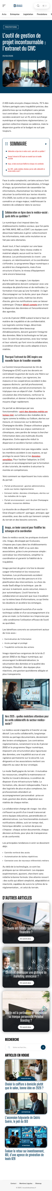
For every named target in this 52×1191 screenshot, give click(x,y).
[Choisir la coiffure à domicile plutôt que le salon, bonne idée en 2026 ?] (26, 1070)
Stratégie (26, 1145)
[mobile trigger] (5, 5)
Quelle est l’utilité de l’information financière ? (26, 930)
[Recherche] (38, 6)
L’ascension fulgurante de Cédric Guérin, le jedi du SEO (22, 1119)
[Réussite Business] (18, 5)
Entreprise (26, 1112)
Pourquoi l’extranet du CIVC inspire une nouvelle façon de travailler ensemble (25, 157)
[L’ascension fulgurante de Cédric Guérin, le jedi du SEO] (26, 1103)
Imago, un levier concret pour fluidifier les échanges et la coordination (26, 164)
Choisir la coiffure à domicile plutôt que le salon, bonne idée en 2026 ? (24, 1086)
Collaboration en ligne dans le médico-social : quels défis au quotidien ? (26, 151)
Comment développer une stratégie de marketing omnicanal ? (26, 974)
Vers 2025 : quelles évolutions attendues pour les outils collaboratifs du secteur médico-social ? (26, 170)
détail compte (30, 304)
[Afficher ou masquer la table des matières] (37, 144)
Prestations (11, 27)
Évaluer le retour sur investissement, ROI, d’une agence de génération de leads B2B (24, 1155)
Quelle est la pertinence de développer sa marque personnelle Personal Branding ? (26, 1016)
